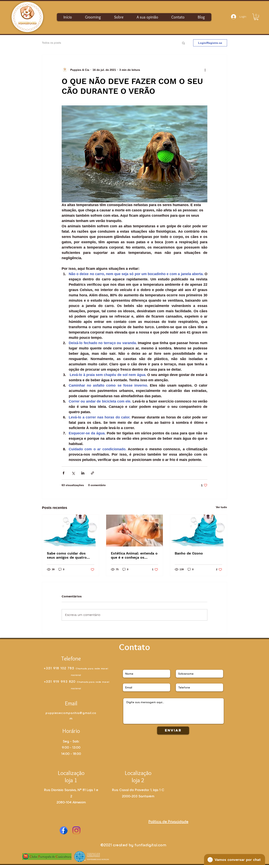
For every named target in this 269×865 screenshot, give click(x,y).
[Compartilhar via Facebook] (63, 473)
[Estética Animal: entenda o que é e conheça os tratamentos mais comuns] (134, 530)
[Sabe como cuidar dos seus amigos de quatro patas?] (70, 530)
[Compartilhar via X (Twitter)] (73, 473)
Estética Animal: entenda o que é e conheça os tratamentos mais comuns (134, 555)
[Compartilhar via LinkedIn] (83, 473)
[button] (256, 17)
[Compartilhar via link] (92, 473)
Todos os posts (51, 42)
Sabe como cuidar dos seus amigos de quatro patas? (67, 555)
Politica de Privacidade (168, 821)
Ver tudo (221, 507)
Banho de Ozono (189, 553)
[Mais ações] (205, 69)
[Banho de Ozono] (198, 530)
